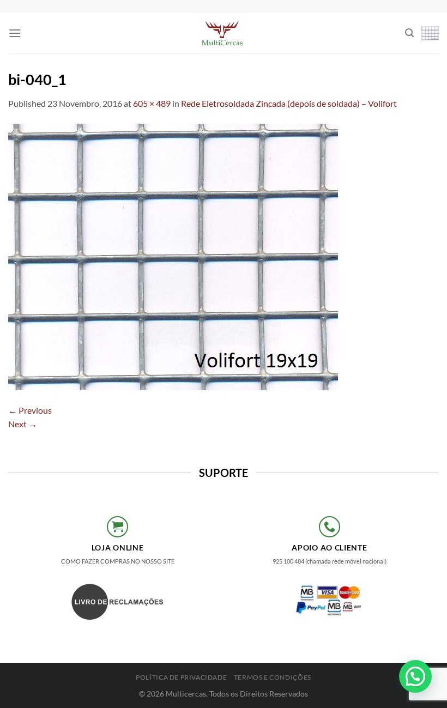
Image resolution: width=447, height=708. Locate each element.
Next (22, 424)
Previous (30, 410)
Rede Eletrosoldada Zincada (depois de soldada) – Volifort (289, 103)
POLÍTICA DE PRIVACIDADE (181, 677)
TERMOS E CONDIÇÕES (272, 677)
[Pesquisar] (409, 33)
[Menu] (14, 33)
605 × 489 (152, 103)
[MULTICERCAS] (223, 33)
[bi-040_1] (173, 255)
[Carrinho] (430, 33)
